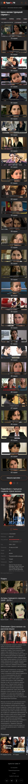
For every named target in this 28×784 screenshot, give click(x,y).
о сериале (3, 18)
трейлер (11, 18)
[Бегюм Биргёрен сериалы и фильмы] (20, 610)
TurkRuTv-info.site (14, 776)
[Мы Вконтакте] (7, 781)
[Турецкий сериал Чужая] (19, 745)
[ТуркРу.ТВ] (9, 3)
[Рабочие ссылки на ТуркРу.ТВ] (21, 781)
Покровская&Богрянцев (14, 35)
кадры (25, 18)
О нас (14, 773)
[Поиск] (21, 2)
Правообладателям (14, 770)
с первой (24, 22)
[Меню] (1, 3)
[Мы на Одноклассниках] (16, 781)
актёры (19, 18)
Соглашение (14, 767)
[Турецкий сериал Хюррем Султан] (6, 745)
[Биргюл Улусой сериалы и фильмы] (7, 610)
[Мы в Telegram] (11, 781)
